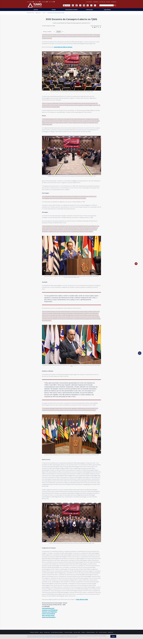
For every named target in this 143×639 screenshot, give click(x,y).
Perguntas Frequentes (90, 632)
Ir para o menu (37, 1)
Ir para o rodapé (51, 1)
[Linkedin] (88, 5)
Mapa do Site (110, 632)
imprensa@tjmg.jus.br (48, 608)
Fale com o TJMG (102, 1)
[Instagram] (80, 5)
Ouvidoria (83, 632)
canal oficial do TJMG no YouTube (63, 47)
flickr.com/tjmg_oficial (48, 615)
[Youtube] (73, 5)
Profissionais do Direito (71, 9)
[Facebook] (95, 5)
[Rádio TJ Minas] (66, 5)
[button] (139, 353)
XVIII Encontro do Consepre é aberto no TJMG (55, 12)
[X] (91, 5)
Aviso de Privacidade (103, 632)
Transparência (95, 1)
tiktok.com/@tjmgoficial (48, 617)
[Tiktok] (77, 5)
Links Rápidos (107, 9)
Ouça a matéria (48, 31)
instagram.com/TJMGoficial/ (50, 610)
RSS (97, 632)
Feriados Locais (47, 632)
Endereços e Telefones (34, 632)
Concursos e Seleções (68, 632)
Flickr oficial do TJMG (82, 599)
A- (54, 31)
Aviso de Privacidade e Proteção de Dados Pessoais (46, 636)
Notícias (36, 9)
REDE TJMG (108, 1)
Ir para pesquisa (44, 1)
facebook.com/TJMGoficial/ (49, 612)
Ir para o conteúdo (30, 1)
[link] (92, 27)
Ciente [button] (113, 636)
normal (58, 31)
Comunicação (89, 9)
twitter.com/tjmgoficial (48, 613)
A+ (63, 31)
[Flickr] (84, 5)
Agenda (41, 632)
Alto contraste (89, 1)
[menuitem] (30, 1)
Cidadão (54, 9)
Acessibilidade (113, 1)
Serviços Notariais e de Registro (57, 632)
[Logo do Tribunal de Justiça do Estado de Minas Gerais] (35, 6)
